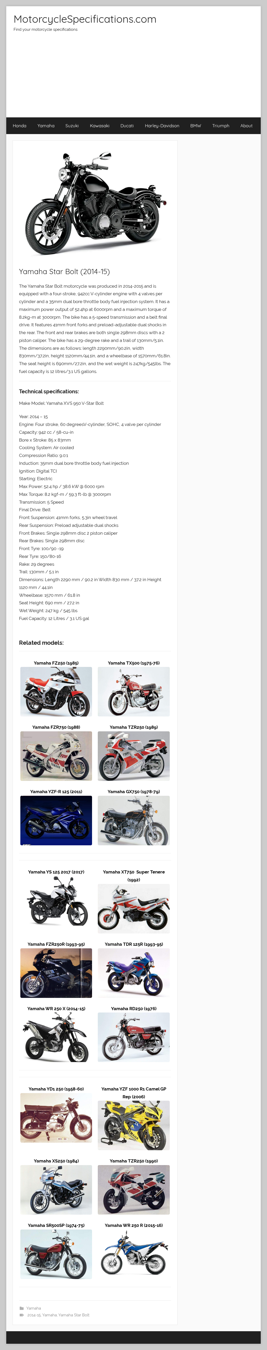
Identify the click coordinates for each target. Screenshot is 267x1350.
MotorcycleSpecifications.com (85, 18)
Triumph (220, 125)
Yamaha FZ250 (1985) (56, 663)
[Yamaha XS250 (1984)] (56, 1168)
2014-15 (34, 1315)
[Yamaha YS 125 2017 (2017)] (56, 879)
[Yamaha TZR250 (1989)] (133, 735)
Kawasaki (100, 125)
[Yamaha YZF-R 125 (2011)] (56, 799)
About (246, 125)
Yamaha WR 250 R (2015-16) (134, 1225)
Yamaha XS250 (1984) (56, 1161)
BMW (195, 125)
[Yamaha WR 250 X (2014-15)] (56, 1016)
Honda (19, 125)
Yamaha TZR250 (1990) (134, 1161)
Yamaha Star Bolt (73, 1315)
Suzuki (72, 125)
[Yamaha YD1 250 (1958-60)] (56, 1096)
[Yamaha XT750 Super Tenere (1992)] (133, 887)
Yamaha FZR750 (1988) (56, 727)
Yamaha (46, 125)
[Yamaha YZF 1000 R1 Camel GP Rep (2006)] (133, 1104)
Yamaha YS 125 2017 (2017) (56, 872)
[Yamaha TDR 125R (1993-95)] (133, 952)
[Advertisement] (133, 78)
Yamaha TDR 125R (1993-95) (134, 944)
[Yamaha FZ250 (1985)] (56, 670)
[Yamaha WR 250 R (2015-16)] (133, 1233)
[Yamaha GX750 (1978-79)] (133, 799)
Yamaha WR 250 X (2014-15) (56, 1008)
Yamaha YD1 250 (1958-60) (56, 1089)
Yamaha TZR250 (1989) (134, 727)
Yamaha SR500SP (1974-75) (56, 1225)
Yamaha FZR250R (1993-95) (56, 944)
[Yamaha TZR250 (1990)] (133, 1168)
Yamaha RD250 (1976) (133, 1008)
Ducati (127, 125)
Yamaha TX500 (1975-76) (134, 663)
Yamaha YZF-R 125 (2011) (56, 791)
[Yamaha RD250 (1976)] (133, 1016)
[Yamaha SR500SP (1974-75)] (56, 1233)
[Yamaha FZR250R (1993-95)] (56, 952)
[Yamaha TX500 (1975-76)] (133, 670)
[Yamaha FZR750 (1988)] (56, 735)
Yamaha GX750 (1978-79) (134, 791)
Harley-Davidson (162, 125)
